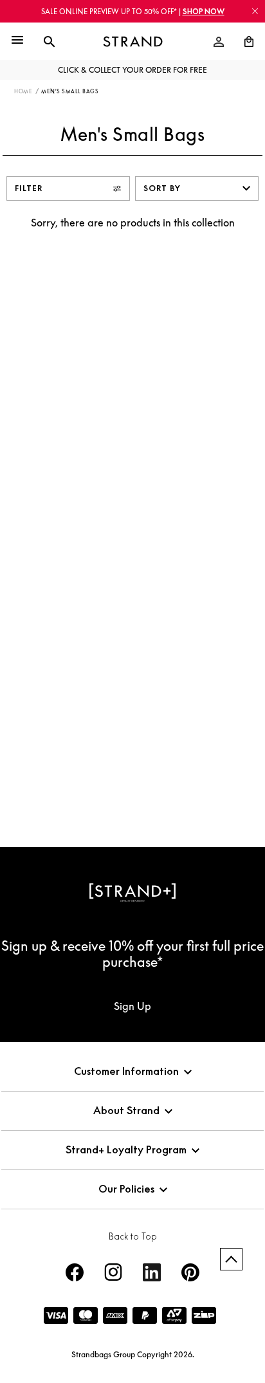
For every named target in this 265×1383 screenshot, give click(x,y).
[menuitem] (218, 42)
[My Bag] (243, 42)
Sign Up (132, 1006)
